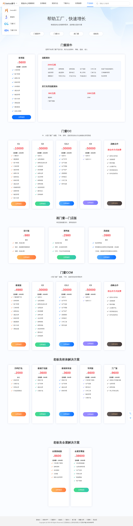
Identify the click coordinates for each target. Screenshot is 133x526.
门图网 (88, 519)
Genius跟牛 (13, 10)
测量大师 (81, 519)
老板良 (12, 17)
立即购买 (21, 117)
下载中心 (66, 3)
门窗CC (12, 23)
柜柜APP (45, 519)
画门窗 (76, 34)
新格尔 (38, 519)
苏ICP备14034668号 (87, 522)
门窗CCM (13, 30)
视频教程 (31, 3)
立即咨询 (114, 203)
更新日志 (55, 3)
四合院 (95, 519)
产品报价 (90, 3)
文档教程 (43, 3)
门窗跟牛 (37, 34)
